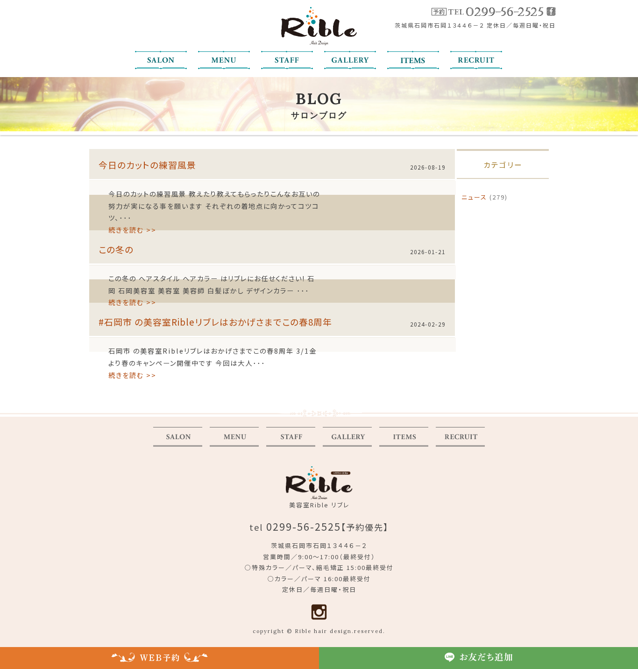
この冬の (116, 249)
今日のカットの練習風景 (147, 164)
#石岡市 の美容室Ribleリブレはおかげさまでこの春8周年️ (215, 321)
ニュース (474, 196)
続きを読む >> (132, 230)
